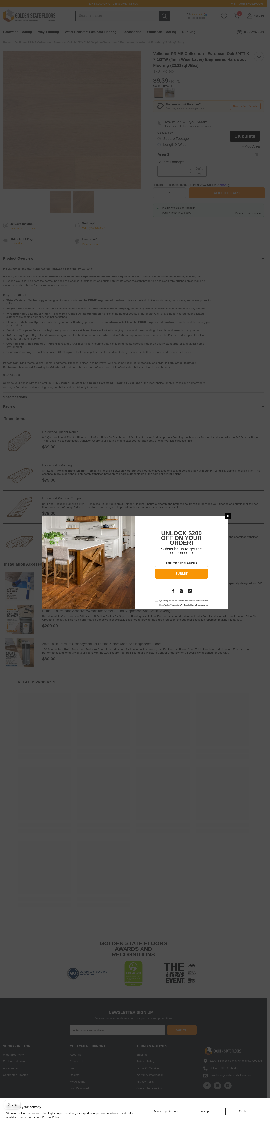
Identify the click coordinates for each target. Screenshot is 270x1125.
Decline (243, 1111)
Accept (205, 1111)
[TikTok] (190, 591)
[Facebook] (173, 591)
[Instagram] (181, 591)
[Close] (228, 516)
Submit (181, 573)
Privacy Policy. (51, 1116)
